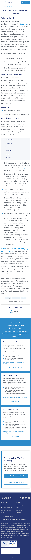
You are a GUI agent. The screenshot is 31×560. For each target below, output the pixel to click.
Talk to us (25, 2)
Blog (2, 512)
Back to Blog (6, 7)
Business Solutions (7, 507)
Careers (18, 512)
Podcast (18, 502)
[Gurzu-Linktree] (29, 498)
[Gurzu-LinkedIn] (26, 498)
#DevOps (8, 298)
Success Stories (6, 510)
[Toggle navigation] (2, 2)
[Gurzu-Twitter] (23, 498)
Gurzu (3, 249)
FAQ (17, 507)
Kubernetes (24, 24)
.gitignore (25, 168)
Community (19, 505)
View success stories (15, 482)
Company (19, 510)
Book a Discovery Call (15, 476)
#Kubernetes (16, 298)
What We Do (5, 502)
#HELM (23, 298)
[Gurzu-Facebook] (20, 498)
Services (3, 505)
